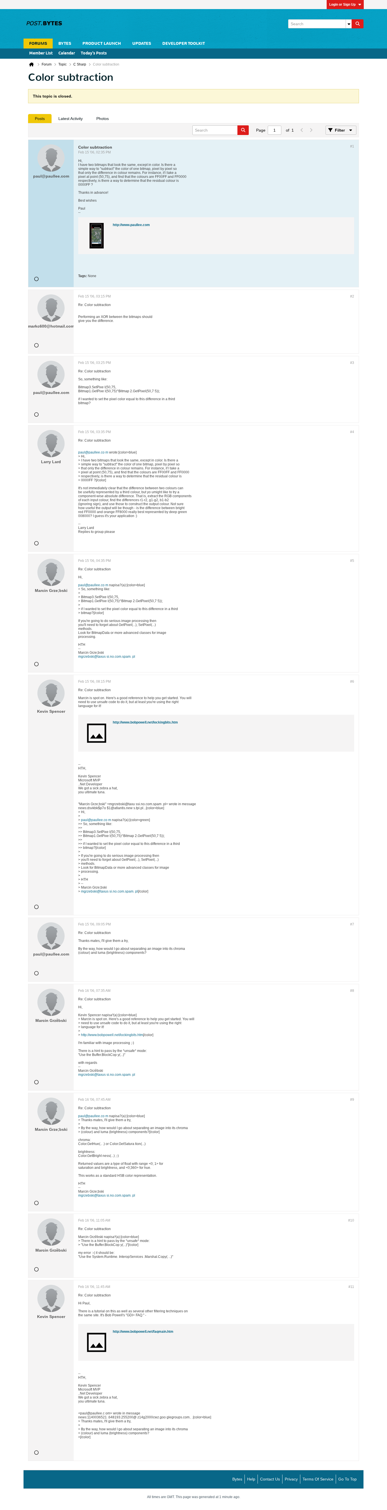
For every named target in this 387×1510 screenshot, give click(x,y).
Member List (41, 53)
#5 (352, 561)
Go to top (347, 1479)
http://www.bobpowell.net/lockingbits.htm (145, 722)
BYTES (64, 43)
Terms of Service (318, 1479)
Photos (102, 118)
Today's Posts (94, 53)
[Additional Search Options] (349, 23)
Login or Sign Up (342, 5)
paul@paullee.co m (93, 452)
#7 (352, 924)
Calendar (66, 53)
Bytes (237, 1479)
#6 (352, 682)
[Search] (357, 23)
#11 (351, 1287)
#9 (352, 1100)
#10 (351, 1220)
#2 (352, 296)
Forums (38, 43)
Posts (40, 118)
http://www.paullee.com (131, 225)
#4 (352, 432)
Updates (141, 43)
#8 (352, 991)
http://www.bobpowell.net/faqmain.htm (143, 1332)
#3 (352, 363)
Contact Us (270, 1479)
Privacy (291, 1479)
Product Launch (101, 43)
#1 (352, 146)
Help (251, 1479)
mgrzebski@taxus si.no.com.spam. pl (106, 657)
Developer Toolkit (183, 43)
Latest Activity (70, 118)
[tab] (40, 118)
